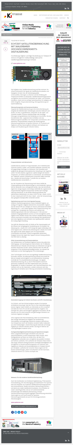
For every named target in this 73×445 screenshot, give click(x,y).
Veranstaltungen (51, 18)
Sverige (18, 6)
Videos (66, 15)
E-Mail (59, 145)
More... (26, 6)
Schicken (63, 167)
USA (22, 6)
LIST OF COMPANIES (9, 435)
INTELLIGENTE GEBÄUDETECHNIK (64, 101)
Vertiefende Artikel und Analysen (50, 15)
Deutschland (40, 4)
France (50, 4)
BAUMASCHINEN (64, 76)
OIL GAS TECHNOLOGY (64, 117)
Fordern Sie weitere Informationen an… (25, 406)
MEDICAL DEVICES (63, 109)
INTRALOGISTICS (64, 106)
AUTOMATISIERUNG (63, 69)
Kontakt (63, 18)
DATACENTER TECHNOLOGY (64, 84)
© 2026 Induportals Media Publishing (15, 433)
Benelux (28, 4)
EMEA (46, 4)
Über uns (6, 431)
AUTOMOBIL (64, 73)
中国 (35, 4)
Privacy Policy (15, 431)
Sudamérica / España (10, 6)
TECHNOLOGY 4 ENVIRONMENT (64, 127)
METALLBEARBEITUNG (64, 113)
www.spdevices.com (19, 63)
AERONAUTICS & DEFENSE (64, 59)
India (57, 4)
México (64, 4)
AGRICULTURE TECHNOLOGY (64, 64)
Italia (54, 4)
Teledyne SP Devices (18, 40)
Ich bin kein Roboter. (61, 152)
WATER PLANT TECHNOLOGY (64, 132)
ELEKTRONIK (64, 92)
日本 (60, 4)
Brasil (32, 4)
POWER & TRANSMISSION (64, 122)
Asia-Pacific (17, 4)
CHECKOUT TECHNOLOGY (64, 80)
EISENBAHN (63, 89)
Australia (22, 4)
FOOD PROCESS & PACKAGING (63, 95)
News (35, 15)
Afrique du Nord (9, 4)
